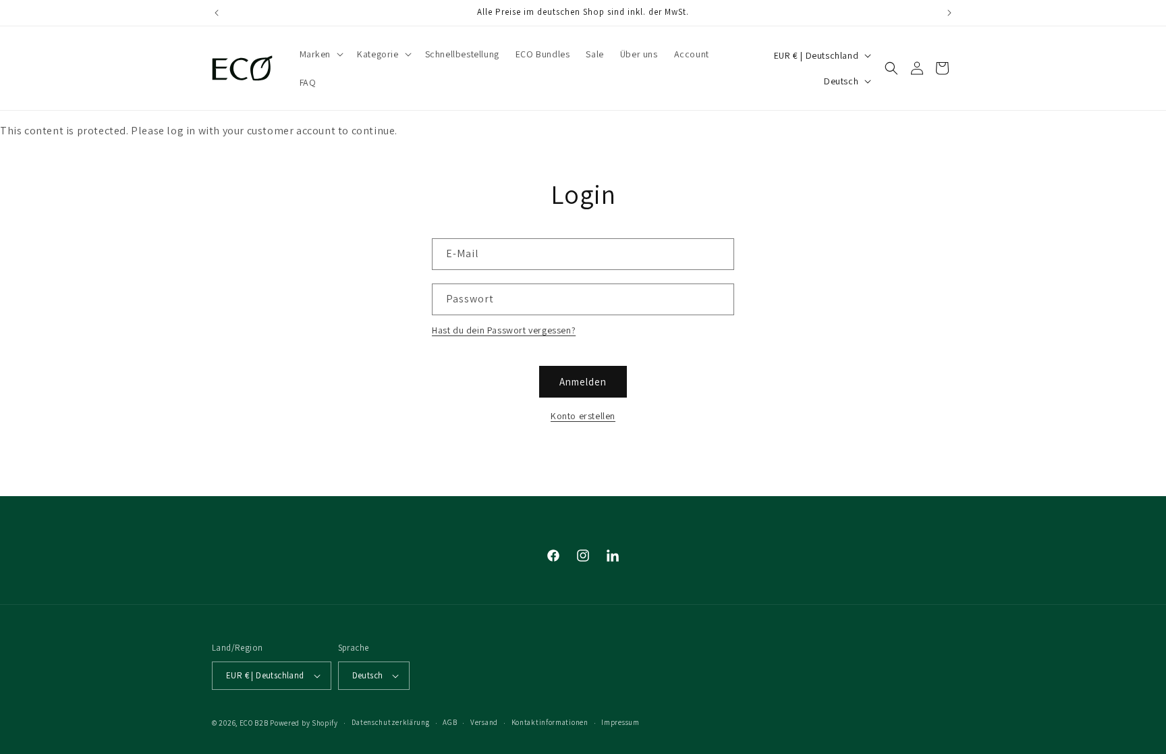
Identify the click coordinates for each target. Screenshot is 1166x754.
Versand (484, 722)
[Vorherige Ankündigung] (216, 13)
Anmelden (583, 381)
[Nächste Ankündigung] (949, 13)
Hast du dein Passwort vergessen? (504, 330)
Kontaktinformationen (549, 722)
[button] (321, 54)
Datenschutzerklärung (391, 722)
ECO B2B (254, 723)
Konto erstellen (583, 416)
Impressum (620, 722)
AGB (450, 722)
